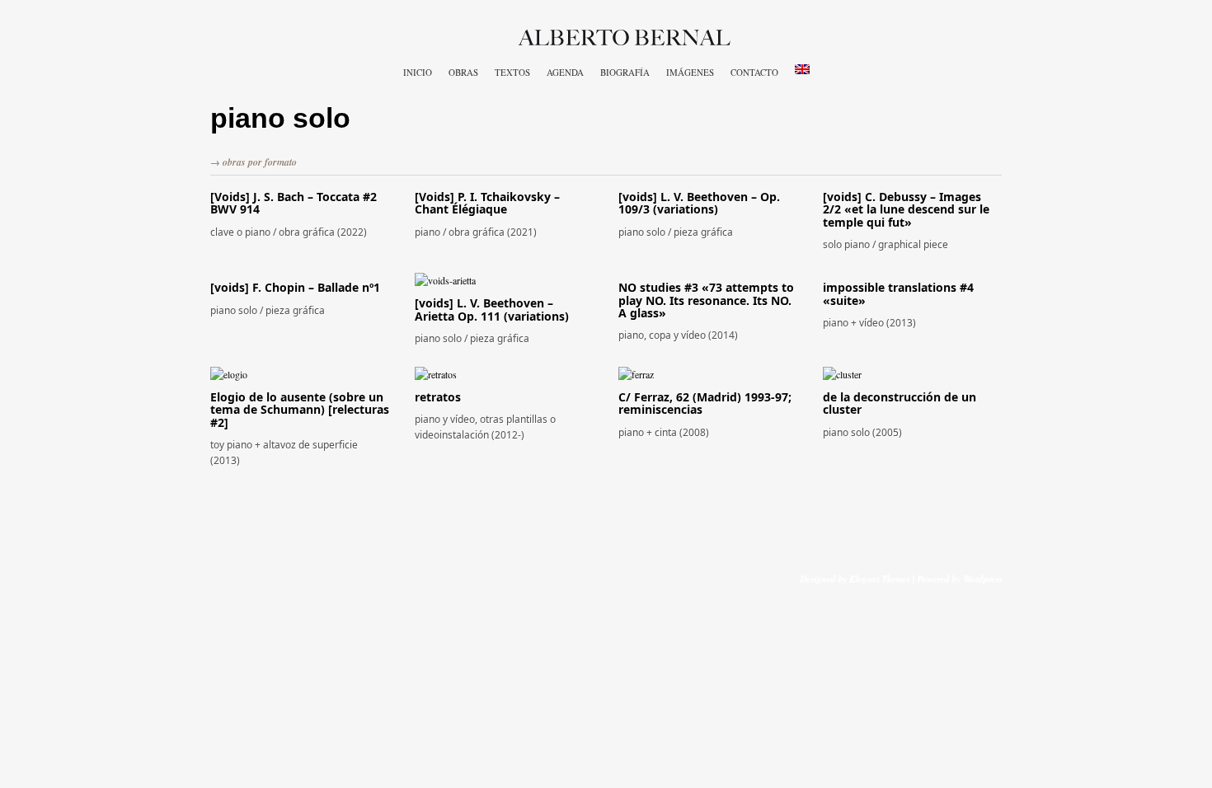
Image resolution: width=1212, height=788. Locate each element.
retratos (438, 397)
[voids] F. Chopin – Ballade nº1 (295, 287)
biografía (625, 72)
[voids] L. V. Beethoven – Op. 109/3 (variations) (699, 203)
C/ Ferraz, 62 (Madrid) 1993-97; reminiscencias (705, 403)
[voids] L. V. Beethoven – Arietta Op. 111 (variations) (492, 309)
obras (463, 72)
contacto (754, 72)
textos (512, 72)
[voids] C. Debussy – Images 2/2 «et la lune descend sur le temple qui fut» (906, 209)
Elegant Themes (879, 578)
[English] (802, 69)
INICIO (417, 72)
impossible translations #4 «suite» (898, 293)
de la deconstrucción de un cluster (899, 403)
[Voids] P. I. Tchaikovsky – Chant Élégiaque (487, 203)
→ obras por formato (253, 162)
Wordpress (982, 578)
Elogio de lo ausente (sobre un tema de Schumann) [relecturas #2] (299, 409)
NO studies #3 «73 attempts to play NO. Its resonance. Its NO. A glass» (706, 300)
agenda (565, 72)
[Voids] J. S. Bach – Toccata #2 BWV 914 (293, 203)
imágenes (690, 72)
